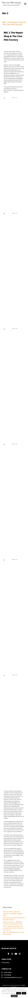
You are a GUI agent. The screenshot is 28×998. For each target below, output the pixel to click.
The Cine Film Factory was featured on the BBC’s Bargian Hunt (12, 913)
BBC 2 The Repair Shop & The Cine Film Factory (13, 23)
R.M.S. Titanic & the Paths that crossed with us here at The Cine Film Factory (13, 928)
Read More (14, 996)
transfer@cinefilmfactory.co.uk (13, 977)
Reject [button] (24, 993)
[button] (8, 953)
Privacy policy (5, 962)
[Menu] (25, 4)
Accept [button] (18, 993)
